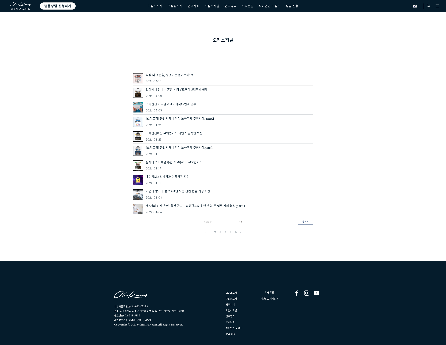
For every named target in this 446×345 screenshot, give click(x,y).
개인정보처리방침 (269, 298)
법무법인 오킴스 (20, 8)
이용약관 (269, 292)
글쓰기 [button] (305, 221)
